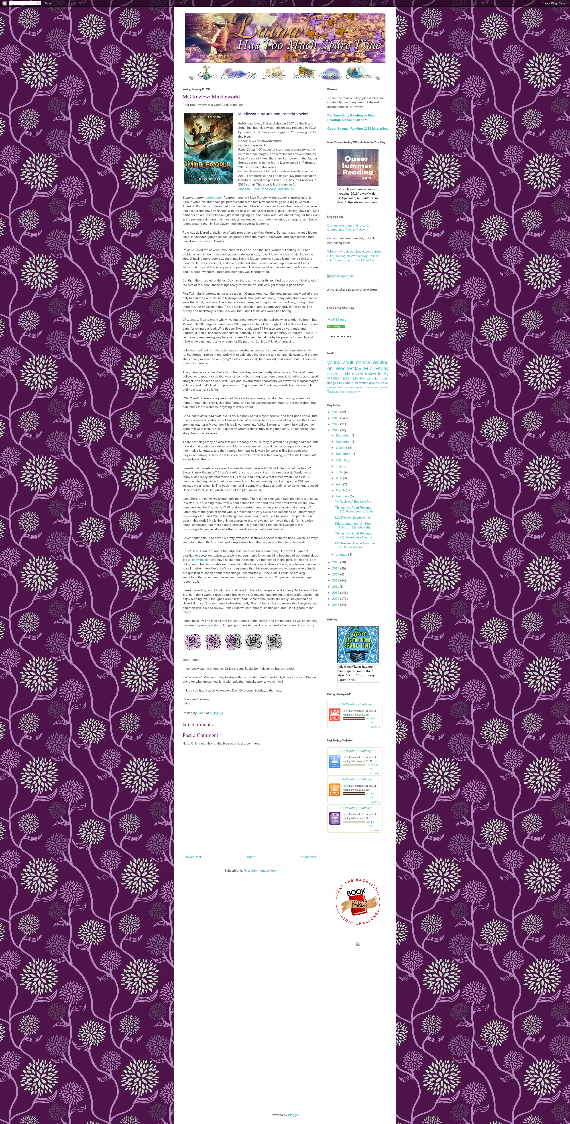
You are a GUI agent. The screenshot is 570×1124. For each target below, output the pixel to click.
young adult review (348, 362)
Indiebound (286, 189)
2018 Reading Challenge (355, 704)
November (344, 441)
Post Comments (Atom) (260, 870)
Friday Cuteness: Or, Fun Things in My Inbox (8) (353, 525)
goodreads (213, 197)
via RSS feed (337, 319)
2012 (336, 580)
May (339, 478)
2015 (336, 562)
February (343, 496)
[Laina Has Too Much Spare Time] (336, 327)
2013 (336, 574)
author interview (350, 387)
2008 (336, 604)
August (341, 460)
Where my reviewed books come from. (354, 251)
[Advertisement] (285, 999)
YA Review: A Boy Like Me (353, 501)
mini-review (371, 387)
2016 (336, 430)
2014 (336, 568)
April (339, 484)
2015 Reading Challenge (355, 807)
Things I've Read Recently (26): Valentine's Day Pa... (355, 535)
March (341, 490)
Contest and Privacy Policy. (346, 229)
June (340, 472)
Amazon (244, 189)
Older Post (308, 857)
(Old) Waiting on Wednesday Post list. (353, 256)
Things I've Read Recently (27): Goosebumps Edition (355, 509)
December (344, 435)
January (342, 554)
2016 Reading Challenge (355, 779)
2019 (336, 412)
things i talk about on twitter (347, 383)
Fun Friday (376, 368)
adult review (353, 378)
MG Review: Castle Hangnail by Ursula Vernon (355, 545)
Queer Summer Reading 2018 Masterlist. (357, 128)
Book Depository (264, 189)
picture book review (349, 391)
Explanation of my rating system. (350, 225)
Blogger (293, 1115)
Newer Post (193, 857)
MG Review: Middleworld (352, 517)
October (342, 447)
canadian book (377, 378)
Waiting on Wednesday (358, 365)
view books (375, 726)
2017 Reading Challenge (355, 750)
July (339, 466)
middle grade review (345, 374)
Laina (345, 710)
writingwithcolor (199, 559)
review (370, 374)
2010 (336, 592)
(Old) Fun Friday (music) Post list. (351, 260)
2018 (336, 418)
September (344, 453)
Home (251, 857)
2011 (336, 586)
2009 (336, 598)
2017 (336, 424)
